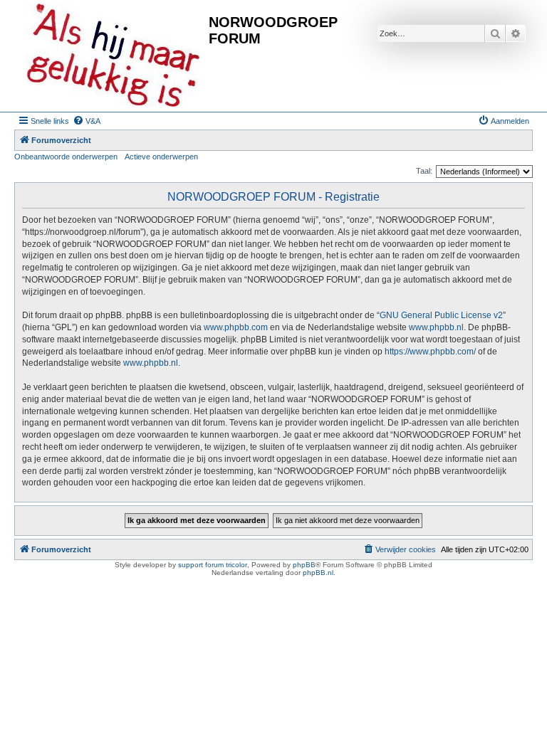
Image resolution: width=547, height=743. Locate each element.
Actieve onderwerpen (161, 156)
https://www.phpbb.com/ (430, 352)
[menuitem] (86, 121)
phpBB (304, 565)
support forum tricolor (212, 565)
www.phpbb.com (236, 327)
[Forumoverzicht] (113, 56)
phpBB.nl (318, 572)
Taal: (424, 171)
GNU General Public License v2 (441, 315)
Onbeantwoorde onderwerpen (66, 156)
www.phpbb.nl (436, 327)
